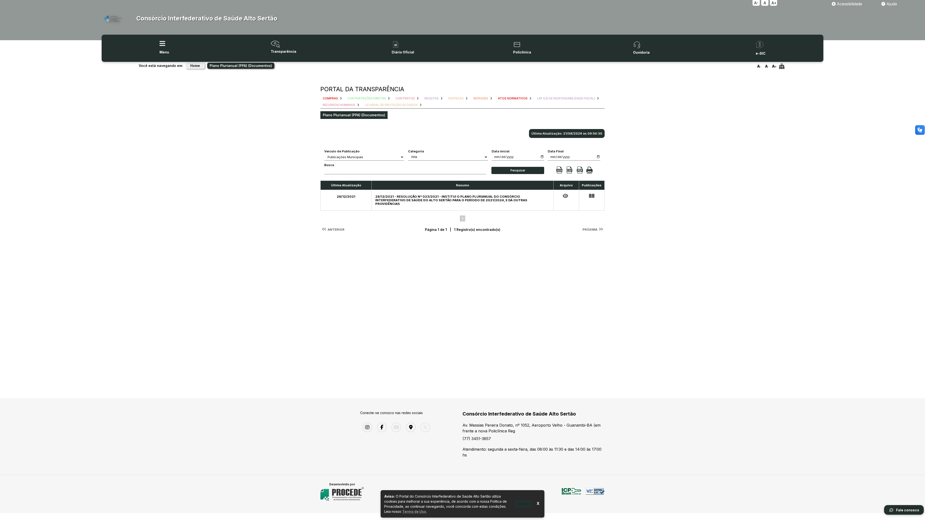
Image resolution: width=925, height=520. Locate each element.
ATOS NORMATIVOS (513, 98)
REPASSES (480, 98)
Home (195, 66)
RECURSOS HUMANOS (339, 105)
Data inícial (500, 151)
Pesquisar (517, 170)
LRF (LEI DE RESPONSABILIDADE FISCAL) (566, 98)
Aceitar (523, 504)
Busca (329, 165)
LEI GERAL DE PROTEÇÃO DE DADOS (391, 105)
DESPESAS (456, 98)
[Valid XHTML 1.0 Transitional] (595, 494)
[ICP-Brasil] (572, 494)
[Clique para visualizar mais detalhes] (591, 196)
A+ (774, 2)
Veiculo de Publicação (342, 151)
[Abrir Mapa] (409, 427)
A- (756, 2)
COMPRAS (330, 98)
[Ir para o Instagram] (366, 427)
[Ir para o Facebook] (381, 427)
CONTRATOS (405, 98)
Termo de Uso (414, 511)
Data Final (556, 151)
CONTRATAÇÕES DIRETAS (367, 98)
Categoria (416, 151)
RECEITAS (431, 98)
